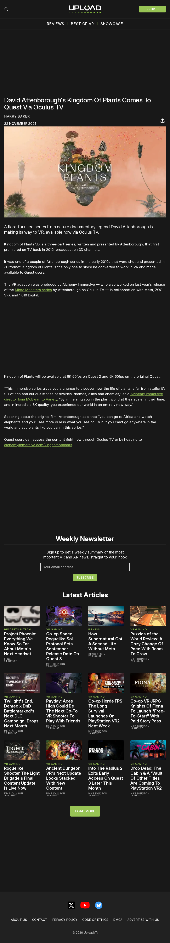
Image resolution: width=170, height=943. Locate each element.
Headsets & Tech (17, 629)
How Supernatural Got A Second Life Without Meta (105, 641)
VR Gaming (54, 629)
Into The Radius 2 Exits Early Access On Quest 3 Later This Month (105, 778)
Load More (85, 811)
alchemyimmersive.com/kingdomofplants (38, 445)
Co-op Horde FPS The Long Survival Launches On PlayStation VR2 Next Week (105, 713)
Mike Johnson (55, 664)
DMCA (118, 919)
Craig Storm (97, 654)
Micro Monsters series (33, 290)
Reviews (55, 24)
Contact (39, 919)
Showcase (112, 24)
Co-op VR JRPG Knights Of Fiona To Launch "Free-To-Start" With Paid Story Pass (147, 711)
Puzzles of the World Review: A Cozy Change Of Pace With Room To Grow (146, 643)
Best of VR (82, 24)
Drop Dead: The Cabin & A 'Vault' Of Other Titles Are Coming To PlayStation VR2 (147, 778)
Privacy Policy (65, 919)
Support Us (152, 9)
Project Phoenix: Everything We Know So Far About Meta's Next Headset (20, 643)
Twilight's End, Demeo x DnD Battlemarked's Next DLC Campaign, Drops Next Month (21, 713)
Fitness (94, 629)
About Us (19, 919)
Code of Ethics (95, 919)
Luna (7, 659)
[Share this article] (162, 120)
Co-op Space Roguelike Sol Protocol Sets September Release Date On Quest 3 (62, 646)
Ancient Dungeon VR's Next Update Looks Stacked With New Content (63, 778)
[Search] (6, 9)
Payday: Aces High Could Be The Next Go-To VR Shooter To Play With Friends (63, 711)
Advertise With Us (143, 919)
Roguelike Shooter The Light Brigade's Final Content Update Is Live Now (22, 778)
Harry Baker (17, 116)
